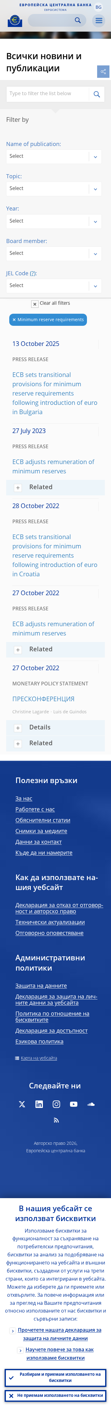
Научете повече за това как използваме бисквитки (60, 1354)
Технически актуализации (50, 922)
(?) (32, 274)
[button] (98, 7)
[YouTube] (73, 1104)
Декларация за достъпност (51, 1031)
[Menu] (98, 20)
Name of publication (33, 144)
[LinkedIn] (39, 1104)
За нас (23, 799)
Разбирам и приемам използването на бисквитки (60, 1378)
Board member (26, 241)
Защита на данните (41, 986)
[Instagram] (56, 1104)
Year (12, 209)
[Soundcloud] (91, 1104)
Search (78, 20)
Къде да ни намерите (43, 853)
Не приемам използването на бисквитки (60, 1396)
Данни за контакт (38, 842)
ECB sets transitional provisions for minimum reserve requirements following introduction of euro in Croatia (54, 556)
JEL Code (20, 274)
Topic (13, 176)
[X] (21, 1104)
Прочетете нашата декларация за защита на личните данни (59, 1334)
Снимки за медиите (41, 831)
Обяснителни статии (42, 820)
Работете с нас (35, 809)
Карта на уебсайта (39, 1058)
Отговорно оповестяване (49, 933)
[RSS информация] (56, 1120)
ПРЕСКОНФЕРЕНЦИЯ (43, 700)
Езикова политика (39, 1042)
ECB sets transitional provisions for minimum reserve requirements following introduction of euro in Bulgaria (54, 394)
